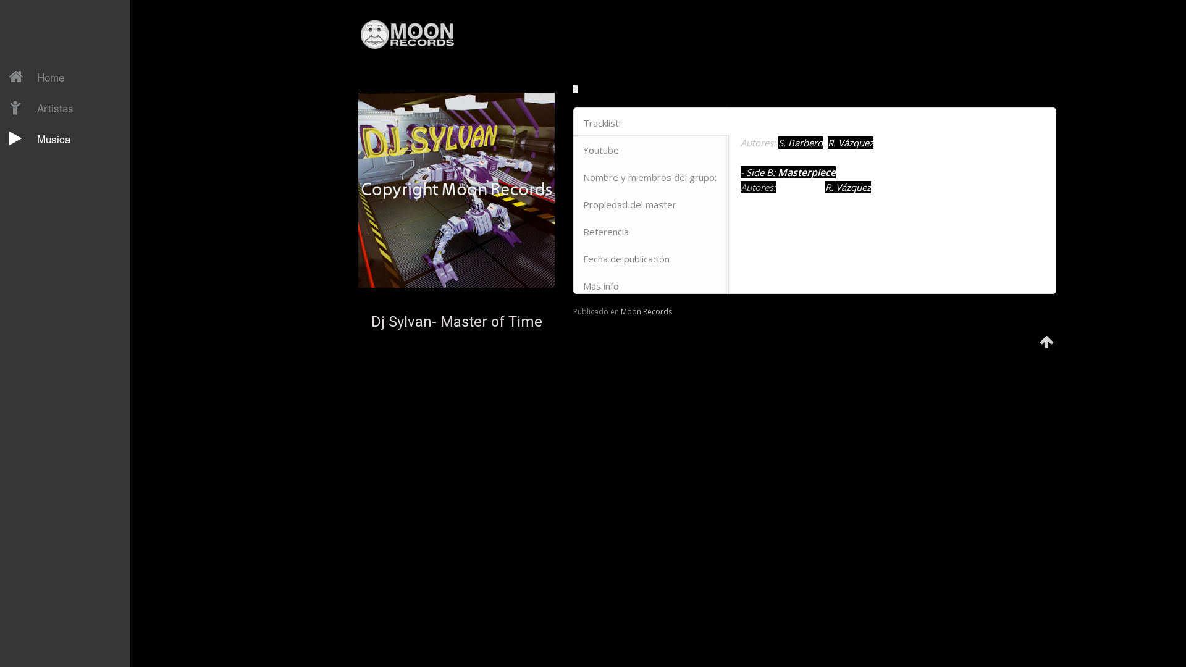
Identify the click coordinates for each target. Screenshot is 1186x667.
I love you (51, 274)
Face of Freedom (50, 333)
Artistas (55, 107)
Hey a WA (52, 309)
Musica (53, 138)
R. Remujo (40, 164)
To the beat (56, 393)
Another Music (49, 561)
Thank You (53, 257)
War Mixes (53, 358)
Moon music (56, 427)
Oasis (43, 222)
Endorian (49, 239)
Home (50, 77)
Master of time (63, 514)
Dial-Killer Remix (51, 163)
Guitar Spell (55, 188)
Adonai (45, 375)
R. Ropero (40, 186)
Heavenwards (61, 462)
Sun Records (45, 540)
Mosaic (46, 205)
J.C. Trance (40, 207)
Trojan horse (58, 496)
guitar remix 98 (63, 479)
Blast (42, 291)
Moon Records (646, 311)
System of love (63, 444)
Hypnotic (50, 410)
